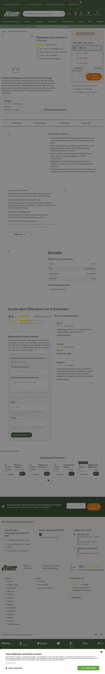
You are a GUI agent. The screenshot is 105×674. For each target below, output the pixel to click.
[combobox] (101, 652)
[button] (14, 668)
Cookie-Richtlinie (11, 663)
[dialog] (52, 661)
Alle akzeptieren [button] (88, 668)
